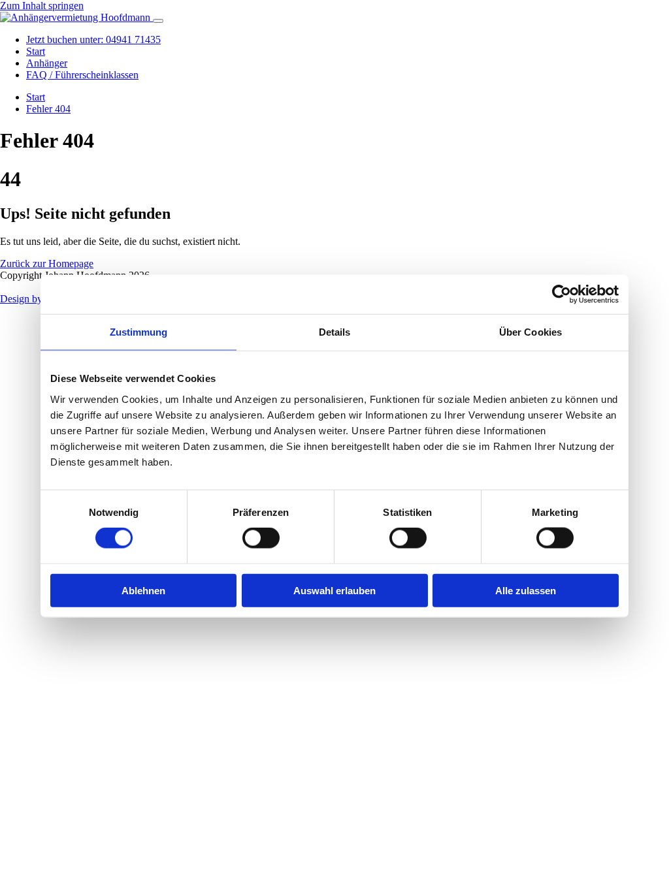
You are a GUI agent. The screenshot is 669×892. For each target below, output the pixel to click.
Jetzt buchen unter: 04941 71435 (93, 39)
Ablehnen (143, 590)
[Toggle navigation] (158, 21)
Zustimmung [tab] (139, 332)
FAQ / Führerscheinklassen (82, 74)
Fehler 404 (48, 108)
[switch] (261, 538)
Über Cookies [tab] (530, 332)
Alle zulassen (525, 590)
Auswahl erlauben (334, 590)
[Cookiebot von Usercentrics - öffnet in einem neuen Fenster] (561, 294)
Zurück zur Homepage (46, 263)
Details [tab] (335, 332)
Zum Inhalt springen (42, 5)
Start (35, 51)
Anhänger (46, 63)
